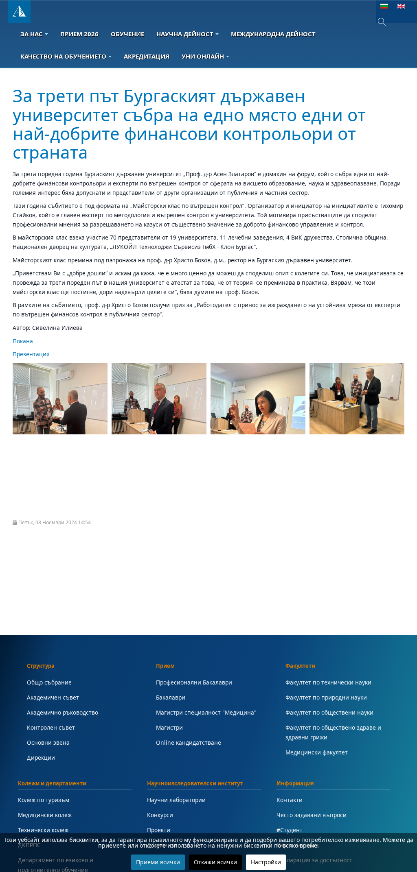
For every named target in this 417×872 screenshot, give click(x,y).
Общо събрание (49, 682)
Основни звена (48, 742)
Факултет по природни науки (326, 697)
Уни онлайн (203, 56)
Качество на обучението (63, 56)
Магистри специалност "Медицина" (206, 712)
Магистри (169, 727)
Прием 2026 (79, 34)
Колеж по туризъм (43, 800)
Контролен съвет (51, 727)
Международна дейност (273, 34)
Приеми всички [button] (158, 862)
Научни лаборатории (176, 800)
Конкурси (160, 815)
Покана (23, 341)
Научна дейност (184, 34)
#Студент (290, 830)
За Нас (31, 34)
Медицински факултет (316, 752)
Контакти (290, 800)
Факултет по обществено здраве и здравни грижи (333, 732)
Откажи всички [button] (215, 862)
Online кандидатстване (188, 742)
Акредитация (146, 56)
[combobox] (387, 22)
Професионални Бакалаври (194, 682)
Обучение (127, 34)
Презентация (31, 354)
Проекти (158, 830)
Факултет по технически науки (328, 682)
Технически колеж (43, 830)
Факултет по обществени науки (329, 712)
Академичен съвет (53, 697)
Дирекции (41, 757)
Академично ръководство (62, 712)
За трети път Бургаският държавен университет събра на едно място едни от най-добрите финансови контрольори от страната (189, 124)
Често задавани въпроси (312, 815)
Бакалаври (170, 697)
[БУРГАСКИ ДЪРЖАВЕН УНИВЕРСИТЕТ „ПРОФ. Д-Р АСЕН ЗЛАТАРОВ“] (19, 11)
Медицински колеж (45, 815)
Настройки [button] (266, 862)
